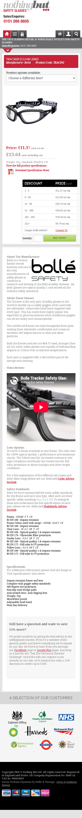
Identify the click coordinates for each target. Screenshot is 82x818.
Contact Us (62, 230)
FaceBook (20, 650)
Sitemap (6, 785)
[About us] (41, 736)
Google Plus (44, 650)
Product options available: (23, 72)
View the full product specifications (26, 165)
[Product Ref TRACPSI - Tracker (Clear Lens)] (31, 141)
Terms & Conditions (66, 782)
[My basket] (60, 35)
